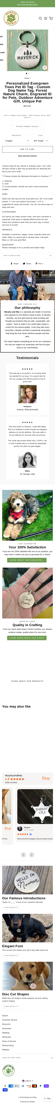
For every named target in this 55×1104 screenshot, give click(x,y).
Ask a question (12, 255)
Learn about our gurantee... (26, 560)
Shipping (6, 1033)
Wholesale (6, 1037)
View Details (11, 907)
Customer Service (9, 1020)
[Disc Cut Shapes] (27, 976)
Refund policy (8, 1045)
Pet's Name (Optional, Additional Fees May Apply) (27, 116)
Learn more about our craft (26, 638)
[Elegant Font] (27, 928)
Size (40, 135)
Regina (14, 827)
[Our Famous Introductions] (27, 880)
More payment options (27, 156)
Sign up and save (11, 1057)
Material (17, 135)
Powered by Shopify (27, 1102)
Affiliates (5, 1050)
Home (26, 78)
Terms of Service (9, 1041)
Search (5, 1016)
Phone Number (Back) (27, 126)
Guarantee (6, 1028)
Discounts (6, 1024)
